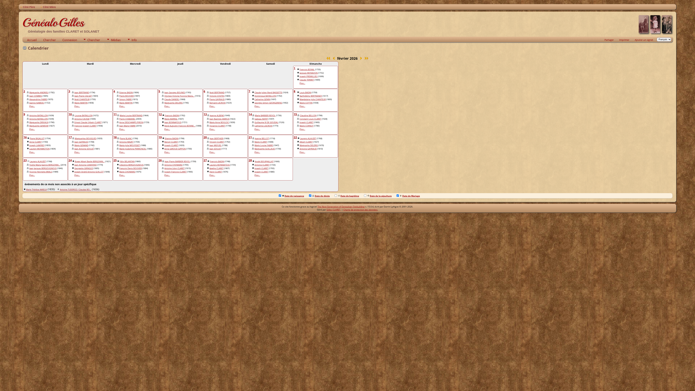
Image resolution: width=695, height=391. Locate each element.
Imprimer (624, 39)
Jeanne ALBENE (217, 115)
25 (115, 160)
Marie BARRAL (171, 119)
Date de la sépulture (381, 195)
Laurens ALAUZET (308, 138)
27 (205, 160)
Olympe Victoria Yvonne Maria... (179, 96)
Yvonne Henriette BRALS (40, 172)
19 (160, 137)
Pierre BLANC (126, 138)
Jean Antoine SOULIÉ (84, 149)
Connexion (69, 40)
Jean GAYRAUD (81, 142)
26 (160, 160)
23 (25, 160)
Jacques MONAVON (309, 73)
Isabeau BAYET (261, 119)
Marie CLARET (260, 142)
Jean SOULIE (215, 149)
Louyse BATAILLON (83, 115)
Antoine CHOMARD (173, 165)
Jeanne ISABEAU (36, 103)
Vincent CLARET (216, 142)
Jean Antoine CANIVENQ (85, 165)
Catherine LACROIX (263, 126)
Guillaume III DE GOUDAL (266, 122)
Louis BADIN (305, 92)
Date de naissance (294, 195)
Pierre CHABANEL (127, 119)
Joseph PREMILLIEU (309, 76)
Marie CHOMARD (127, 172)
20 (205, 137)
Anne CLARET (35, 142)
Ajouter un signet (644, 39)
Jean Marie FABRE (127, 126)
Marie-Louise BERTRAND (131, 115)
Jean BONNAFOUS (172, 122)
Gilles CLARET (333, 209)
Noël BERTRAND (216, 92)
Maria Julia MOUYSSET (129, 145)
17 (70, 137)
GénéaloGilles (53, 22)
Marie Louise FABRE (263, 145)
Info (134, 40)
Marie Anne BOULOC (219, 122)
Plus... (302, 83)
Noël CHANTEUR (82, 99)
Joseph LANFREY (37, 145)
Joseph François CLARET (175, 172)
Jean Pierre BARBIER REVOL (177, 161)
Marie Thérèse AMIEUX (36, 189)
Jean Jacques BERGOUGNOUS (43, 168)
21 (250, 137)
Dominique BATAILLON (265, 96)
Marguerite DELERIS (173, 103)
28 (250, 160)
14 (250, 114)
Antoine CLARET (261, 165)
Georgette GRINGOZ (83, 168)
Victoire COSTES (216, 96)
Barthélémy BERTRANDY (311, 96)
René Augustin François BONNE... (179, 126)
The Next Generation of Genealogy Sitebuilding (341, 206)
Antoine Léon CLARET (174, 168)
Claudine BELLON (308, 115)
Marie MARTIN (81, 103)
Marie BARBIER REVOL (265, 115)
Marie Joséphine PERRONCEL (132, 149)
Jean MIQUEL (215, 145)
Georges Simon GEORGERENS (268, 103)
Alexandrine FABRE (38, 99)
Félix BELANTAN (127, 161)
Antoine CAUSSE (82, 119)
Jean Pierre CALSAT (83, 96)
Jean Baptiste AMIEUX (219, 119)
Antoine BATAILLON (38, 115)
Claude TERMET (307, 80)
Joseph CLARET (306, 122)
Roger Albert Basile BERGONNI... (90, 161)
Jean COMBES (35, 96)
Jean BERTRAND (81, 92)
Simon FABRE (125, 99)
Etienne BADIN (126, 92)
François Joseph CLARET (85, 126)
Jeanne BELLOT (262, 138)
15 (295, 114)
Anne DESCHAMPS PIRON (131, 122)
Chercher (49, 40)
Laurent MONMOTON (39, 149)
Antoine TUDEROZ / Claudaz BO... (75, 189)
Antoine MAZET (126, 142)
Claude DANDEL (171, 99)
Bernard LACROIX (217, 103)
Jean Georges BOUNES (174, 92)
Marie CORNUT (306, 126)
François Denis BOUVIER (130, 168)
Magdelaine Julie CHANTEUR (313, 99)
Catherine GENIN (262, 99)
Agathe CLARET (216, 168)
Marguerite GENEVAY (39, 126)
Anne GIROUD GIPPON (175, 149)
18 (115, 137)
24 (70, 160)
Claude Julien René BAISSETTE (268, 92)
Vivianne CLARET (217, 126)
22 (295, 137)
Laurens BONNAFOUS (219, 165)
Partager (609, 39)
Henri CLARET (215, 172)
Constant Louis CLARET (310, 119)
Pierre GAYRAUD (217, 99)
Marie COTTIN (306, 103)
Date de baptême (349, 195)
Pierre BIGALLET (37, 138)
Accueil (32, 40)
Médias (116, 40)
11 (115, 114)
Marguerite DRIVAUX (38, 122)
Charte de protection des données (360, 209)
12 (160, 114)
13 (205, 114)
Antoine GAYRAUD (308, 149)
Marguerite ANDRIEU (39, 92)
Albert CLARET (306, 142)
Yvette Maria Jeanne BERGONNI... (44, 165)
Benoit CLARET (171, 142)
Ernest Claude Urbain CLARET (88, 122)
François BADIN (172, 115)
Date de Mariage (411, 195)
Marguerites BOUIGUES (85, 138)
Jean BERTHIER (216, 138)
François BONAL (307, 69)
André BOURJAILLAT (264, 161)
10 (70, 114)
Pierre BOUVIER (126, 96)
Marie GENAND (81, 145)
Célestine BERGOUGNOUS (131, 165)
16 (25, 137)
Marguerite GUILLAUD (264, 149)
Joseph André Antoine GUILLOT (89, 172)
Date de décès (322, 195)
